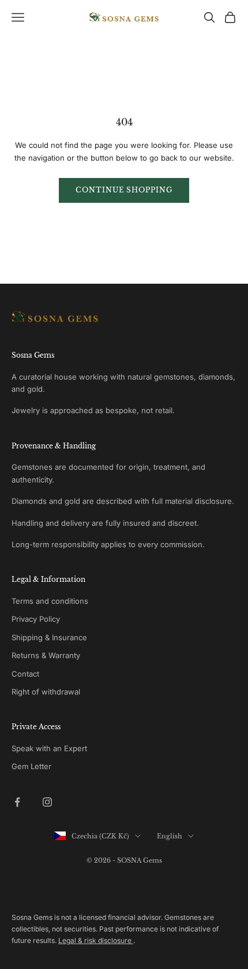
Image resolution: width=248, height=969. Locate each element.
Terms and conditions (50, 601)
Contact (25, 673)
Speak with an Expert (49, 748)
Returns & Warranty (46, 655)
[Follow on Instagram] (47, 802)
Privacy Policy (36, 618)
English (169, 836)
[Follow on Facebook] (17, 802)
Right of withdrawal (46, 691)
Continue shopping (124, 189)
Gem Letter (31, 766)
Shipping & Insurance (49, 637)
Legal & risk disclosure (95, 940)
